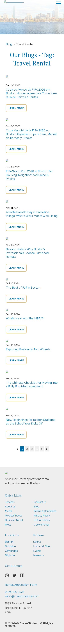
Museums (38, 555)
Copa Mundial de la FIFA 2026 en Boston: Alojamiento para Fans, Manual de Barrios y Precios (31, 134)
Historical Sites (41, 546)
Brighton (10, 555)
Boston (9, 541)
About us (10, 506)
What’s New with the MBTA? (24, 318)
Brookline (10, 546)
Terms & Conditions (45, 511)
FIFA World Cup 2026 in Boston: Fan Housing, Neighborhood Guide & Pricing (29, 175)
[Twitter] (16, 576)
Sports (37, 541)
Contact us (40, 502)
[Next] (47, 448)
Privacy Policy (42, 515)
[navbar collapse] (58, 2)
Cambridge (11, 550)
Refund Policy (42, 520)
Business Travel (14, 520)
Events (37, 550)
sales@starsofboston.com (22, 596)
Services (10, 502)
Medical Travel (13, 515)
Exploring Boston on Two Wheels (28, 349)
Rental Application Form (21, 584)
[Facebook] (24, 576)
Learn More (16, 108)
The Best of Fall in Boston (23, 287)
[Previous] (17, 448)
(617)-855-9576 (14, 591)
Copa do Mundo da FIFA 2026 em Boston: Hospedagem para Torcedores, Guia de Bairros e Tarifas (32, 93)
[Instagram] (9, 576)
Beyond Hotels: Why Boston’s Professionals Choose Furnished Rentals (27, 253)
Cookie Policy (41, 524)
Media (8, 511)
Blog (9, 44)
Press (8, 524)
